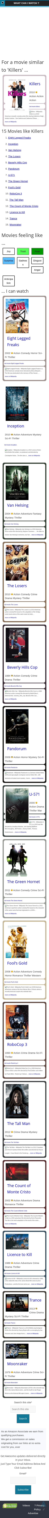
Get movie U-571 (34, 817)
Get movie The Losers (11, 604)
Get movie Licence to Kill (12, 1273)
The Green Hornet (18, 181)
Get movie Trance (9, 1323)
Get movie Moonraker (11, 1382)
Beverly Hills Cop (17, 162)
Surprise (8, 260)
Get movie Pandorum (10, 767)
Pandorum (13, 168)
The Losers (14, 156)
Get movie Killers (34, 106)
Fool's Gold (14, 187)
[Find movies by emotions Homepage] (2, 3)
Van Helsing (14, 150)
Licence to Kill (17, 212)
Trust (23, 251)
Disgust (37, 260)
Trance (13, 218)
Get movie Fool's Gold (11, 982)
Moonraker (15, 224)
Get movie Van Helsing (11, 524)
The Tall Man (16, 199)
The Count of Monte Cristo (24, 206)
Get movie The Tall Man (11, 1142)
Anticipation (8, 281)
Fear (37, 251)
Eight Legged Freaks (19, 137)
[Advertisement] (24, 32)
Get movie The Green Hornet (13, 900)
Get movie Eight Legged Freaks (14, 363)
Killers (34, 83)
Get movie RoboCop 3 (11, 1063)
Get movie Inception (10, 445)
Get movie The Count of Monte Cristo (15, 1211)
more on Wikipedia (11, 122)
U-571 (11, 175)
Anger (37, 270)
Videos (26, 1505)
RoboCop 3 (16, 193)
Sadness (23, 262)
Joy (9, 251)
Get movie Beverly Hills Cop (13, 686)
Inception (13, 144)
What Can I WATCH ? (26, 3)
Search (23, 1418)
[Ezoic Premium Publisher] (10, 1507)
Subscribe (23, 1489)
